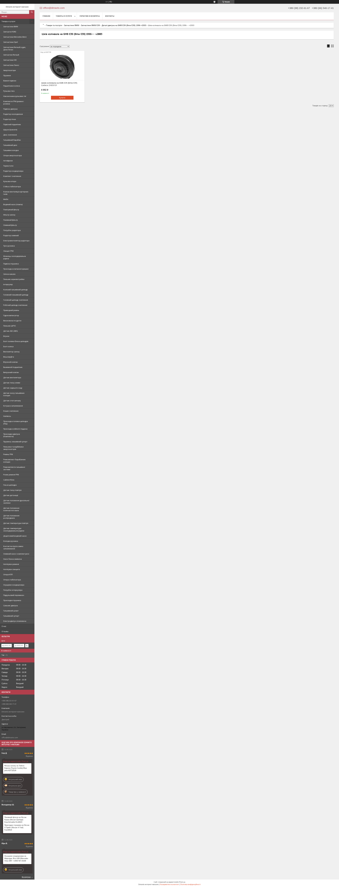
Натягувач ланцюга (11, 569)
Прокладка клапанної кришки (15, 269)
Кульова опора (9, 181)
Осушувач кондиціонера (13, 585)
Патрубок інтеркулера (12, 590)
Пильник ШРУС (9, 326)
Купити (62, 97)
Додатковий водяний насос (15, 536)
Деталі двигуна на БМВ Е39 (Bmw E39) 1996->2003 (124, 25)
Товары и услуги (8, 21)
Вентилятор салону (11, 351)
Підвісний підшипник (12, 124)
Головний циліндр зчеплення (15, 300)
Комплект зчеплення (12, 176)
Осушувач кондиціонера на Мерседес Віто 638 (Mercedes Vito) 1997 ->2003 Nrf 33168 (16, 858)
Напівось (7, 416)
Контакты (109, 16)
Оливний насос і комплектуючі (16, 554)
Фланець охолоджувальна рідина (14, 257)
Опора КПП (8, 574)
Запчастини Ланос (11, 65)
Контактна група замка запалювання (13, 547)
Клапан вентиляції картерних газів (15, 192)
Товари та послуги (54, 25)
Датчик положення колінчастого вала (11, 509)
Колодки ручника (10, 541)
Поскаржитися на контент (169, 884)
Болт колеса (8, 346)
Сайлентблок (8, 480)
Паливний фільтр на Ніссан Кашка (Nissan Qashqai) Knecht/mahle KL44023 (15, 819)
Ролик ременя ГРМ (11, 474)
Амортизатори (9, 70)
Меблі (5, 199)
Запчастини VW (10, 60)
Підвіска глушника (11, 264)
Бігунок (6, 336)
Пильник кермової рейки (13, 279)
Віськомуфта (8, 357)
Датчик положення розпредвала (11, 516)
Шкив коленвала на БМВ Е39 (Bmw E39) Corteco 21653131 (59, 84)
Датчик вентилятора (12, 377)
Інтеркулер (8, 284)
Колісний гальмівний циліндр (15, 289)
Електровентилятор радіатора (16, 240)
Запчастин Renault (11, 55)
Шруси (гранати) (10, 129)
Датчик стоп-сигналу (12, 400)
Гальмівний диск (10, 145)
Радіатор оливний (11, 235)
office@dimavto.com (10, 737)
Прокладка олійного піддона (15, 429)
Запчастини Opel (10, 42)
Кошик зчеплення (10, 411)
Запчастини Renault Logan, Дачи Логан (14, 48)
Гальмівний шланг (11, 611)
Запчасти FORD (9, 32)
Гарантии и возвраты (90, 16)
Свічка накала (9, 274)
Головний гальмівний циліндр (15, 295)
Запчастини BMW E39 (90, 25)
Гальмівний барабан (12, 140)
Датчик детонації (10, 495)
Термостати (8, 166)
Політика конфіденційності (190, 884)
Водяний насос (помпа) (13, 204)
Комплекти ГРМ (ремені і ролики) (13, 102)
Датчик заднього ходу (12, 388)
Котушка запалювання (13, 406)
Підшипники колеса (11, 86)
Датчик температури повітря (15, 523)
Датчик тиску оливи (11, 382)
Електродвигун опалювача (14, 621)
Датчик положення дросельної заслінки (16, 501)
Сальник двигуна (10, 605)
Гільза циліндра (10, 485)
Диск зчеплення (10, 135)
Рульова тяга (8, 91)
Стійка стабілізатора (12, 186)
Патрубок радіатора (12, 230)
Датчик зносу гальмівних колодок (13, 394)
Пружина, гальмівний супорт (15, 441)
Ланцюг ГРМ (8, 251)
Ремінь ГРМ (8, 454)
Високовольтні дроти (12, 320)
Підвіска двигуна (10, 109)
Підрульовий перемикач (13, 595)
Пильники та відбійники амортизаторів (13, 448)
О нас (4, 626)
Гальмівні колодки (11, 150)
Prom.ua (182, 882)
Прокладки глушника (12, 600)
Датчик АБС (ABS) (10, 331)
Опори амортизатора (12, 155)
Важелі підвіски (9, 80)
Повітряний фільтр (11, 209)
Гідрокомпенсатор (11, 315)
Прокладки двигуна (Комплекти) (11, 435)
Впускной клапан (10, 362)
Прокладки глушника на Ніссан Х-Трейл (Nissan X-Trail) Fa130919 (16, 827)
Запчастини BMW (10, 26)
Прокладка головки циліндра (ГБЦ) (15, 422)
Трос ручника (9, 246)
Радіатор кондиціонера (13, 171)
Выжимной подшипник (13, 367)
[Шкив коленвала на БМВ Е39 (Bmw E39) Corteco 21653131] (62, 67)
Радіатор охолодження (13, 114)
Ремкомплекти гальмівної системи (14, 468)
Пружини (7, 75)
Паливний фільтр (10, 220)
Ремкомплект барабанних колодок (14, 460)
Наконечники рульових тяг (14, 96)
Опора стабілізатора (12, 579)
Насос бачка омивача (12, 559)
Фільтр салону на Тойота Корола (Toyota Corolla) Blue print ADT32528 (15, 768)
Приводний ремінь (11, 310)
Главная (46, 16)
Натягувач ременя (11, 564)
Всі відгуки (26, 877)
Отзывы (5, 631)
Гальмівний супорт (11, 616)
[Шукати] (31, 12)
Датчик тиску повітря (12, 490)
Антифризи (8, 160)
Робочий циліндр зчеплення (15, 305)
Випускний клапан (11, 372)
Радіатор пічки (9, 119)
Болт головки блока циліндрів (15, 341)
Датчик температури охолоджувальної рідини (13, 529)
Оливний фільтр (10, 225)
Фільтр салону (9, 215)
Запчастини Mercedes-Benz (15, 37)
